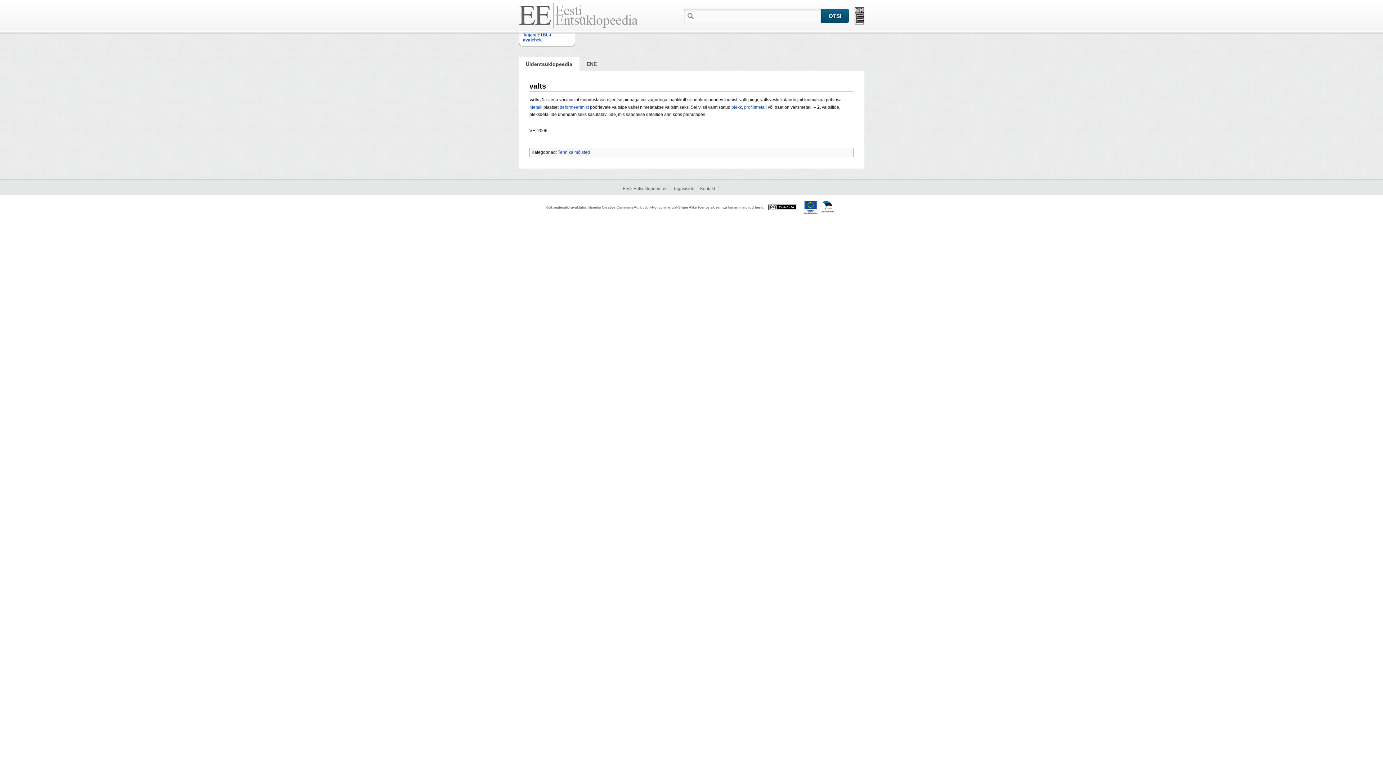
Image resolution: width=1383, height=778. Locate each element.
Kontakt (707, 188)
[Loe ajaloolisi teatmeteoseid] (859, 15)
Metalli (535, 107)
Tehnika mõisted (574, 152)
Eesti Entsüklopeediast (645, 188)
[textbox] (758, 15)
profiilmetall (755, 107)
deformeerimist (574, 107)
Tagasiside (683, 188)
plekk (736, 107)
